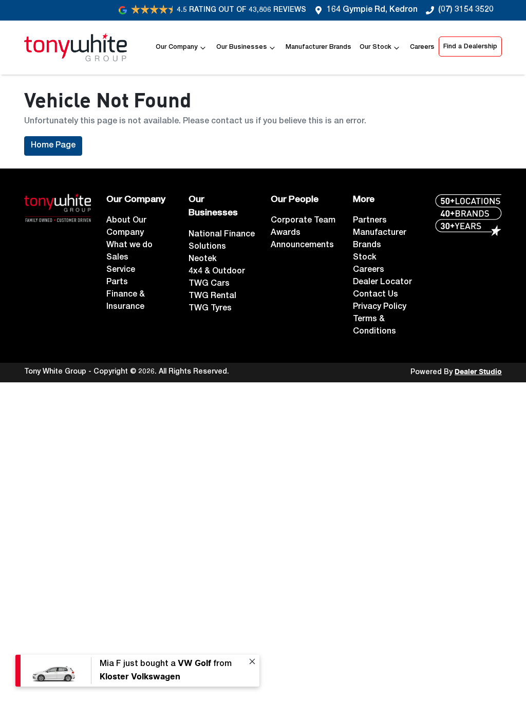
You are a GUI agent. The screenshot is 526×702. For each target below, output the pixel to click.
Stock (365, 258)
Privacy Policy (379, 307)
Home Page (53, 146)
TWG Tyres (210, 309)
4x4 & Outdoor (217, 272)
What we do (129, 246)
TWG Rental (212, 296)
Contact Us (375, 295)
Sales (117, 258)
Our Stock (375, 47)
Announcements (302, 246)
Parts (117, 283)
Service (120, 270)
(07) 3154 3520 (466, 10)
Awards (285, 233)
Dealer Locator (382, 283)
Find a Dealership (470, 47)
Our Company (177, 47)
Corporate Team (303, 221)
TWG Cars (209, 284)
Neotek (203, 259)
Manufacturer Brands (318, 47)
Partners (370, 221)
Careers (422, 47)
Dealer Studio (478, 372)
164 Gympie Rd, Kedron (372, 10)
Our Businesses (241, 47)
